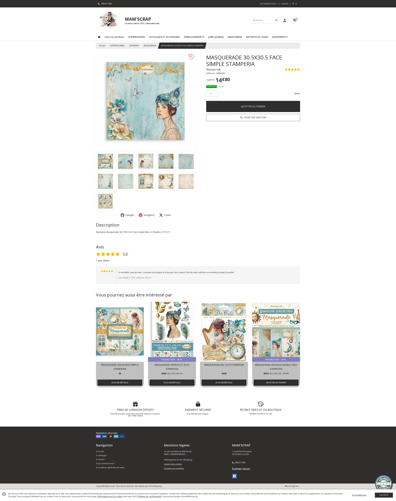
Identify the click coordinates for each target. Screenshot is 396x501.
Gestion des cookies (173, 464)
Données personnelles (174, 468)
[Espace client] (284, 20)
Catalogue (102, 455)
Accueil (102, 45)
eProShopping (155, 486)
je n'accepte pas (359, 495)
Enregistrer (149, 215)
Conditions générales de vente (110, 467)
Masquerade (213, 69)
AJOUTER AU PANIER (253, 106)
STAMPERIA (134, 45)
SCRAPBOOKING (117, 45)
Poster (167, 215)
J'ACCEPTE (384, 495)
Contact (284, 3)
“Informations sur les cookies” (110, 496)
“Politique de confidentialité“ (149, 496)
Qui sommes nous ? (106, 463)
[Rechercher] (276, 20)
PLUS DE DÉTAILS (120, 382)
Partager (129, 215)
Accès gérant (292, 486)
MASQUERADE (150, 45)
